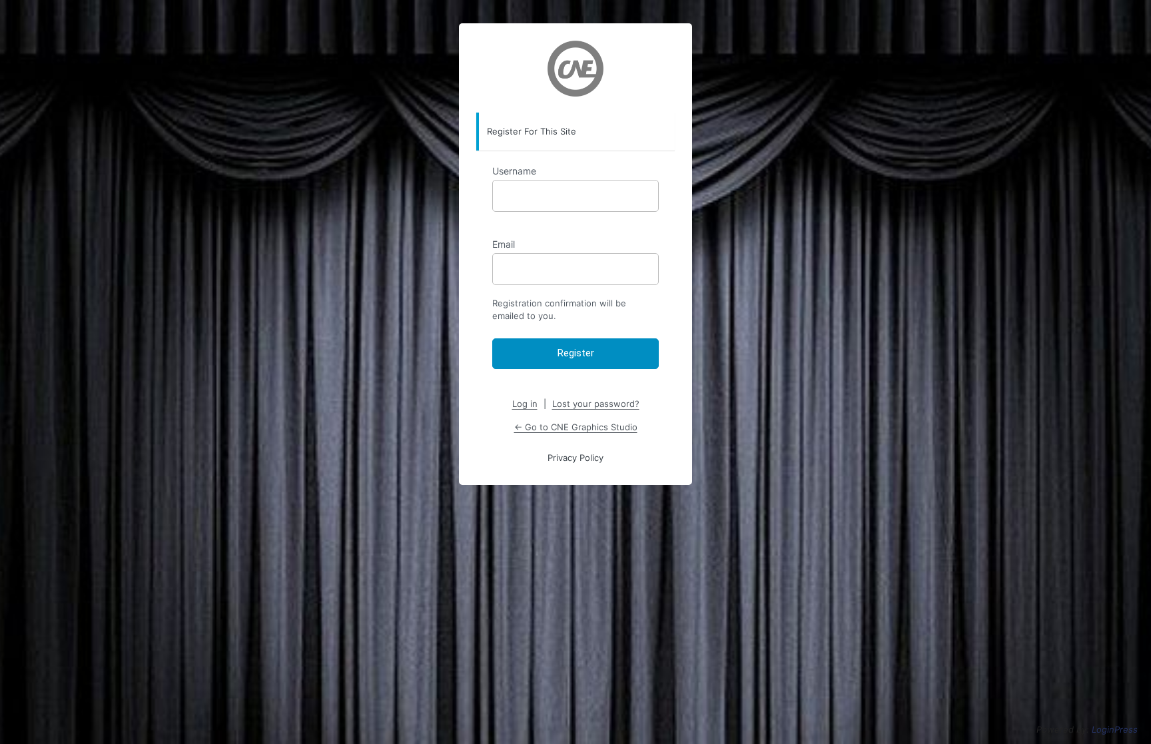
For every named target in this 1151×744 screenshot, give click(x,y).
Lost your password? (595, 403)
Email (503, 244)
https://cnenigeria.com (575, 69)
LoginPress (1115, 729)
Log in (525, 403)
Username (514, 171)
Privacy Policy (575, 457)
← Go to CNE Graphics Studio (575, 427)
